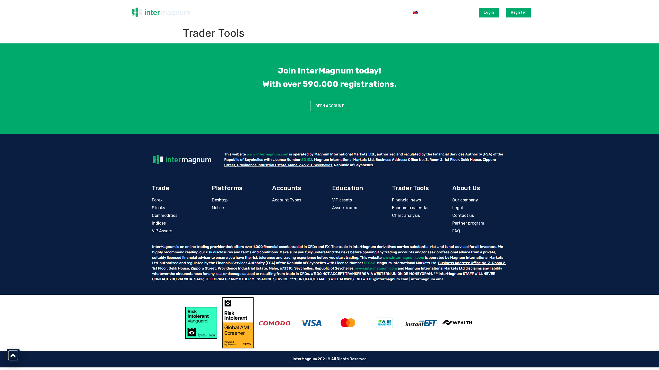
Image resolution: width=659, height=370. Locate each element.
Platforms (264, 12)
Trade (239, 12)
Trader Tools (365, 12)
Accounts (292, 12)
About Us (395, 12)
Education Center (327, 12)
